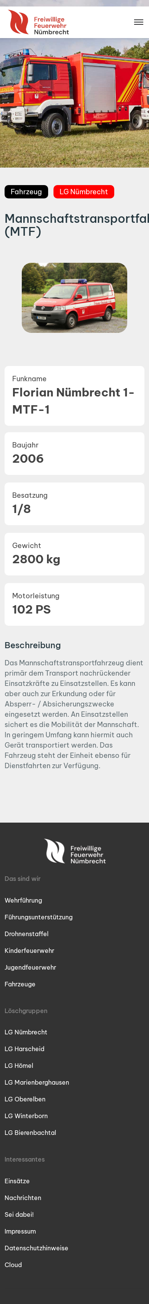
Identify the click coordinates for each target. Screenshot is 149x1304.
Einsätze (17, 1181)
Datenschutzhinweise (36, 1248)
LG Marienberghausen (37, 1082)
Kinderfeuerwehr (29, 950)
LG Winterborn (26, 1116)
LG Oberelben (25, 1099)
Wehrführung (23, 900)
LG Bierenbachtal (30, 1132)
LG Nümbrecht (26, 1032)
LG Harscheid (24, 1049)
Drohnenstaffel (27, 934)
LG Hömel (19, 1065)
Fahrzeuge (20, 984)
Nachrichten (23, 1198)
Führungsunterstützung (39, 917)
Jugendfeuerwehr (30, 967)
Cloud (13, 1265)
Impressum (20, 1231)
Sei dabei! (19, 1214)
